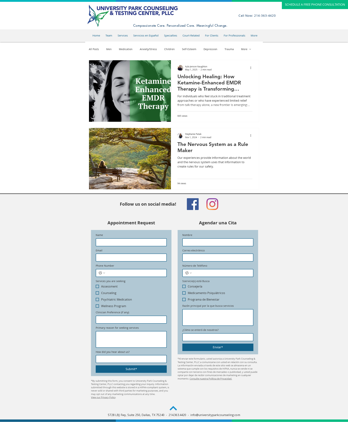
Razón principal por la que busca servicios (208, 305)
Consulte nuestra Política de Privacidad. (211, 378)
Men (109, 49)
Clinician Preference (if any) (112, 312)
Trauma (229, 49)
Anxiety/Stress (148, 49)
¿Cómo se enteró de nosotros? (200, 330)
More (244, 49)
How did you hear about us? (113, 352)
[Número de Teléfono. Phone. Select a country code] (188, 273)
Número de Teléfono (194, 265)
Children (169, 49)
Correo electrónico (193, 250)
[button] (145, 35)
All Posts (94, 49)
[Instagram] (212, 204)
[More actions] (252, 68)
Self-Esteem (189, 49)
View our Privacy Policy (103, 397)
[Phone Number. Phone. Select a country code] (101, 273)
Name (99, 235)
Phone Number (105, 265)
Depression (210, 49)
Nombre (187, 235)
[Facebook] (193, 204)
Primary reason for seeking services (117, 327)
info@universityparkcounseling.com (215, 415)
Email (99, 250)
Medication (125, 49)
